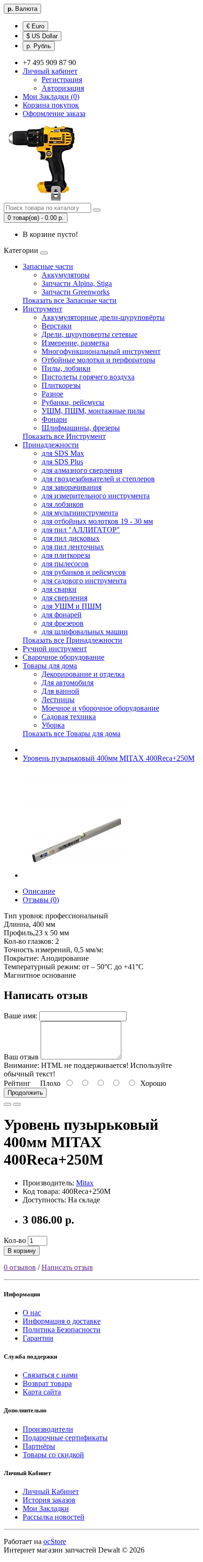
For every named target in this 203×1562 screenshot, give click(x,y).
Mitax (84, 1183)
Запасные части (48, 266)
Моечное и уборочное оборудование (100, 708)
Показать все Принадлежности (72, 640)
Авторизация (63, 88)
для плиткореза (66, 555)
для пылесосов (65, 564)
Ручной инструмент (55, 649)
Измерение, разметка (75, 343)
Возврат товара (47, 1383)
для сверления (64, 598)
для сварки (59, 589)
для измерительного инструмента (96, 496)
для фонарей (62, 615)
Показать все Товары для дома (71, 734)
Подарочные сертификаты (65, 1438)
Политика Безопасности (62, 1330)
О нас (32, 1313)
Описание (39, 891)
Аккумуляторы (66, 275)
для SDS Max (63, 453)
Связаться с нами (50, 1375)
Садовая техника (69, 717)
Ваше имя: (20, 1016)
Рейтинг (17, 1083)
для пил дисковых (71, 538)
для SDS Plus (62, 462)
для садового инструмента (84, 581)
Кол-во (15, 1240)
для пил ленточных (73, 547)
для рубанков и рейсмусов (84, 572)
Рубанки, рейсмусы (73, 402)
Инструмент (42, 309)
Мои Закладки (46, 1508)
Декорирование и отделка (83, 674)
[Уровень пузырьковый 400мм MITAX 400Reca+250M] (76, 875)
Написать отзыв (67, 1267)
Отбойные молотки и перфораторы (98, 360)
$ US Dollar (42, 36)
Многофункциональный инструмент (101, 351)
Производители (48, 1429)
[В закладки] (7, 1104)
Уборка (53, 725)
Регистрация (62, 80)
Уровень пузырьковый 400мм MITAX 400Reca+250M (109, 758)
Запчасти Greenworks (76, 292)
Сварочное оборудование (63, 657)
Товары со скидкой (53, 1455)
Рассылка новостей (54, 1517)
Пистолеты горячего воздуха (88, 377)
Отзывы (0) (41, 900)
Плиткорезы (61, 385)
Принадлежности (51, 445)
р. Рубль (38, 46)
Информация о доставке (62, 1321)
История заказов (49, 1500)
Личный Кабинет (51, 1491)
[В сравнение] (17, 1104)
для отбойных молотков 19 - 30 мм (97, 521)
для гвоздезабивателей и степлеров (98, 479)
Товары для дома (50, 666)
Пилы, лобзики (66, 368)
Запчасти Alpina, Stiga (77, 283)
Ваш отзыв (21, 1057)
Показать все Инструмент (64, 436)
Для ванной (60, 691)
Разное (52, 394)
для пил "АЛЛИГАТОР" (81, 530)
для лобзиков (63, 504)
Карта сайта (42, 1392)
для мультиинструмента (80, 513)
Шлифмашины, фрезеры (81, 428)
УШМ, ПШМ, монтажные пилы (93, 411)
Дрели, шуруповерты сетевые (89, 334)
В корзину (22, 1250)
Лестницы (58, 700)
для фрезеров (63, 623)
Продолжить (25, 1092)
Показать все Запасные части (70, 300)
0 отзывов (20, 1267)
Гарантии (38, 1338)
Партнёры (39, 1446)
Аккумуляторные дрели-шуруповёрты (103, 317)
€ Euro (35, 26)
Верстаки (57, 326)
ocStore (54, 1541)
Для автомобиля (67, 683)
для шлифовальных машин (85, 632)
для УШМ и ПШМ (72, 606)
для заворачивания (72, 487)
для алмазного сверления (82, 470)
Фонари (54, 419)
